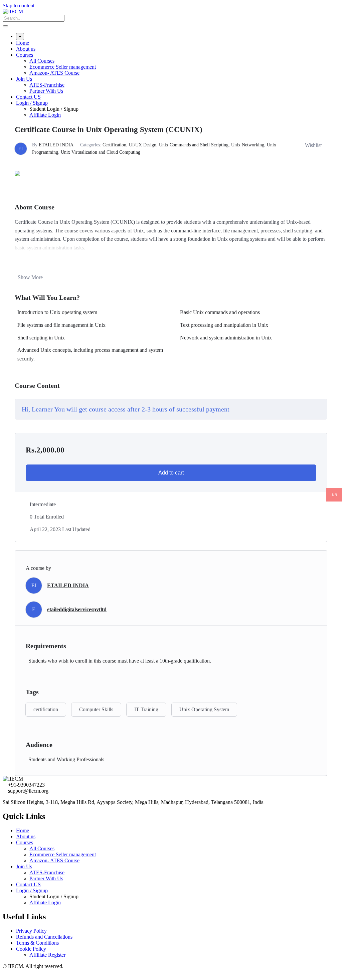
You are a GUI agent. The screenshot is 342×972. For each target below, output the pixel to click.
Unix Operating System (204, 709)
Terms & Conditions (37, 943)
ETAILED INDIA (56, 144)
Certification (114, 144)
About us (25, 49)
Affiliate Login (45, 115)
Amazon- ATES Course (54, 73)
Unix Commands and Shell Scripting (193, 144)
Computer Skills (96, 709)
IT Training (146, 709)
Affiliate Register (47, 955)
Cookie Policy (31, 949)
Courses (24, 55)
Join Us (24, 79)
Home (22, 43)
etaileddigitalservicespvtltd (77, 609)
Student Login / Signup (53, 109)
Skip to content (18, 5)
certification (45, 709)
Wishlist (313, 145)
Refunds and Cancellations (44, 937)
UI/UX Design (142, 144)
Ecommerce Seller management (62, 67)
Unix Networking (247, 144)
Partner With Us (46, 91)
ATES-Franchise (46, 85)
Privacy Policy (31, 931)
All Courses (41, 61)
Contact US (28, 97)
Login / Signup (32, 103)
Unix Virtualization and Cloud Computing (100, 152)
